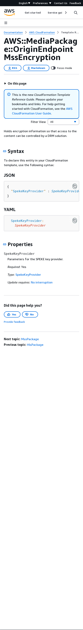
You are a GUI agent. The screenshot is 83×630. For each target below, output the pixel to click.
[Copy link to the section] (4, 151)
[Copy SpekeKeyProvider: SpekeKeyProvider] (74, 220)
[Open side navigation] (5, 23)
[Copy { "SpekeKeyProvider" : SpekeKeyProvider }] (74, 186)
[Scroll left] (21, 12)
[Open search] (75, 12)
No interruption (42, 282)
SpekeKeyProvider (67, 191)
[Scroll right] (65, 12)
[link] (70, 32)
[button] (15, 83)
